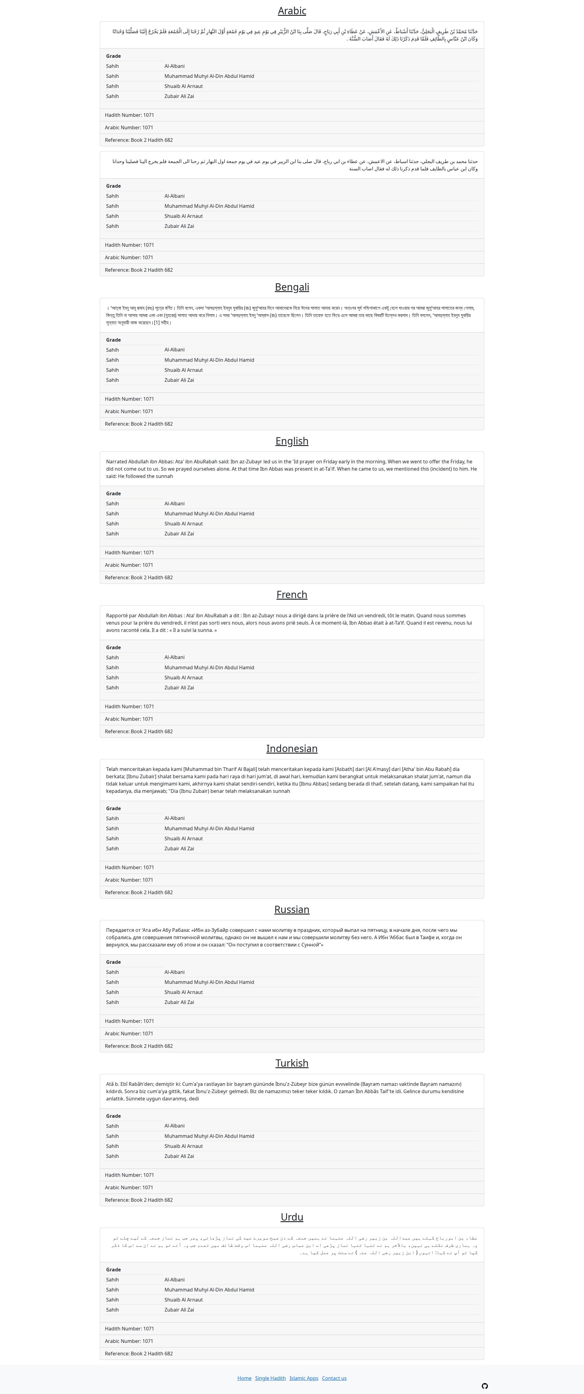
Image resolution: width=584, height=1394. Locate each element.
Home (245, 1378)
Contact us (334, 1378)
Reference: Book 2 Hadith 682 (139, 140)
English (292, 440)
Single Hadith (270, 1378)
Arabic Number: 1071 (129, 127)
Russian (292, 909)
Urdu (292, 1216)
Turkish (292, 1062)
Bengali (292, 286)
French (292, 594)
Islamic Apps (304, 1378)
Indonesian (292, 748)
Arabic (292, 10)
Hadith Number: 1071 (129, 115)
